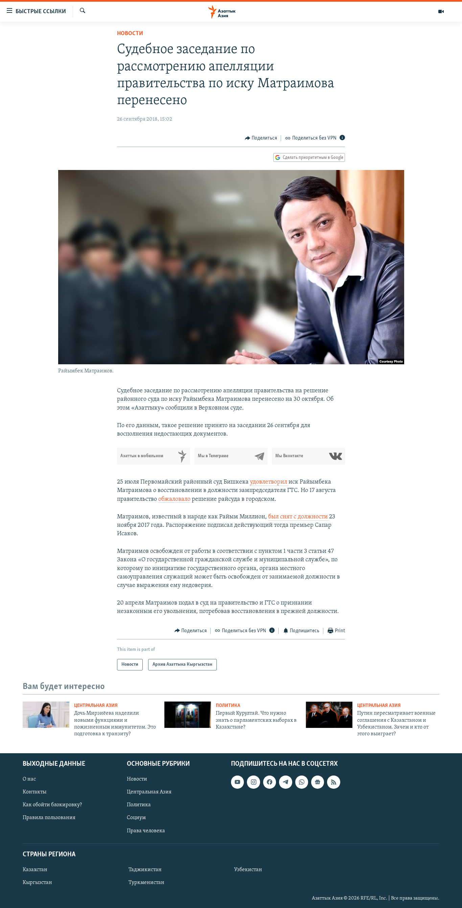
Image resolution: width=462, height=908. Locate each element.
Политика (228, 705)
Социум (136, 817)
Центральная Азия (96, 705)
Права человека (146, 830)
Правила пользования (49, 817)
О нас (29, 779)
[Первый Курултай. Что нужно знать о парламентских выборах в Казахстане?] (187, 715)
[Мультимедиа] (441, 11)
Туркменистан (146, 882)
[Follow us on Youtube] (237, 782)
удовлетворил (269, 482)
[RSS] (333, 782)
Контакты (34, 792)
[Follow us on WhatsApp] (301, 782)
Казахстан (35, 870)
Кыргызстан (37, 882)
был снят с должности (298, 517)
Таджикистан (145, 870)
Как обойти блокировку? (52, 805)
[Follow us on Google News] (317, 782)
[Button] (261, 138)
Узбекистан (248, 870)
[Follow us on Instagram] (253, 782)
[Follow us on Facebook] (269, 782)
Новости (130, 34)
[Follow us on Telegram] (285, 782)
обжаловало (174, 499)
